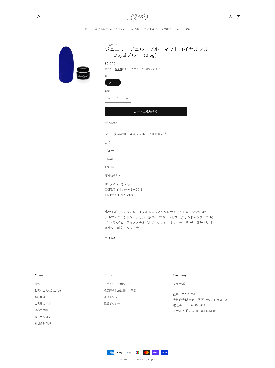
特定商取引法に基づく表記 (120, 290)
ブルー (113, 82)
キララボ (132, 359)
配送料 (118, 69)
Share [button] (112, 237)
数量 (107, 91)
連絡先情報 (41, 310)
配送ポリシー (112, 303)
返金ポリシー (112, 297)
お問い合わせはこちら (48, 290)
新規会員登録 (43, 323)
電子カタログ (43, 316)
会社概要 (40, 297)
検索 (37, 284)
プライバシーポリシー (117, 284)
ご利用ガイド (43, 303)
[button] (39, 17)
